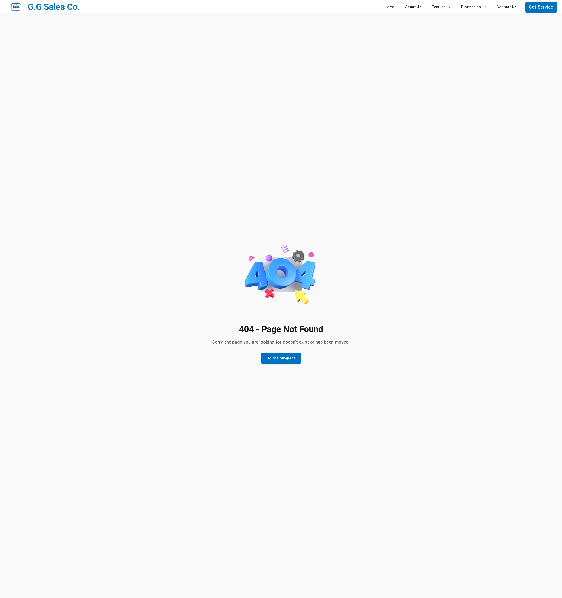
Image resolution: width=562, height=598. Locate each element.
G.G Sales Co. (54, 7)
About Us (413, 7)
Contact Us (507, 7)
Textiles (438, 7)
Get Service (541, 7)
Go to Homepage (281, 358)
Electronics (471, 7)
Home (390, 7)
